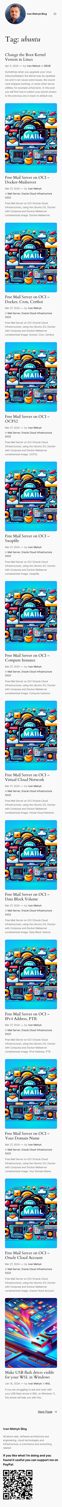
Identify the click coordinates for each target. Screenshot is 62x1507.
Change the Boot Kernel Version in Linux (25, 57)
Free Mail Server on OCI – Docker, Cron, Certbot (27, 299)
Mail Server (14, 193)
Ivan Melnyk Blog (37, 13)
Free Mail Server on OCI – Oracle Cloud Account (27, 1255)
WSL (47, 1383)
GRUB (47, 65)
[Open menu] (55, 14)
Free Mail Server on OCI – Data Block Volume (27, 897)
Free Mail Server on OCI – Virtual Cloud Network (27, 777)
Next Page (47, 1411)
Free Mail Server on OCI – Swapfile (27, 538)
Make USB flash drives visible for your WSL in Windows (29, 1375)
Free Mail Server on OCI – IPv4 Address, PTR (27, 1016)
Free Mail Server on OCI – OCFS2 (27, 419)
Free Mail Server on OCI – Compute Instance (27, 658)
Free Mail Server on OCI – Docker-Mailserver (27, 180)
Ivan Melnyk (33, 65)
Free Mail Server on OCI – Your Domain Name (27, 1136)
